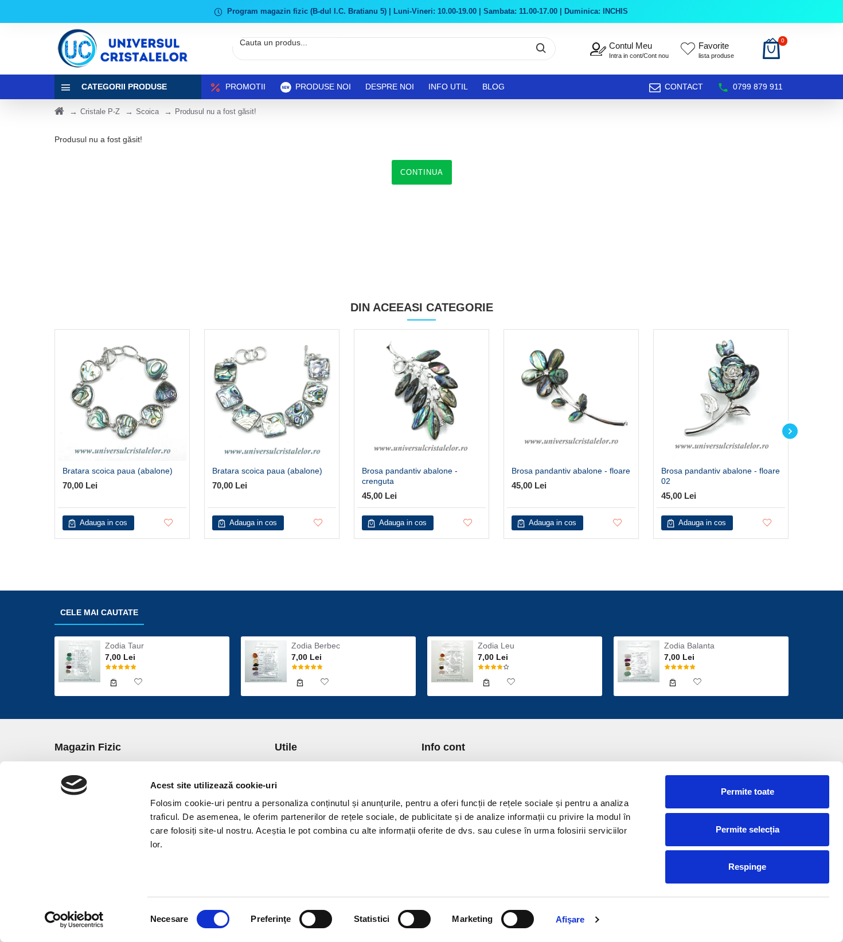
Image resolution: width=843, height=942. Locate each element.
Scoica (147, 111)
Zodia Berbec (315, 645)
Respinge (747, 866)
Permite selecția (747, 829)
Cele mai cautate (99, 612)
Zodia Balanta (689, 645)
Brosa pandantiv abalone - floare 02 (720, 476)
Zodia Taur (124, 645)
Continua (421, 172)
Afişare (570, 919)
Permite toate (747, 791)
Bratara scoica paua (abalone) (118, 470)
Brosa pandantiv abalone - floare (571, 470)
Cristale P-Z (100, 111)
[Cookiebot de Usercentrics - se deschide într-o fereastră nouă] (74, 919)
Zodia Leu (496, 645)
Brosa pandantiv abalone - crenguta (410, 476)
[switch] (315, 919)
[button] (53, 431)
